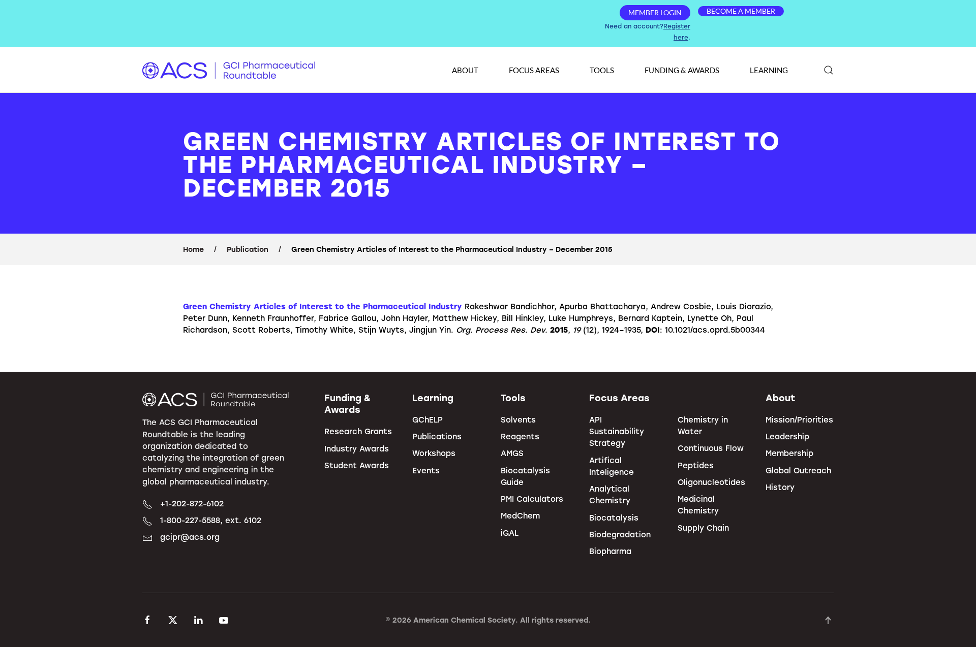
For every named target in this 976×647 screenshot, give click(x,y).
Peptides (696, 465)
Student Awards (356, 465)
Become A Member (741, 11)
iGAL (509, 533)
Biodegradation (620, 534)
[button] (829, 70)
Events (426, 470)
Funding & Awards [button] (682, 70)
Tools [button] (602, 70)
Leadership (787, 436)
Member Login (655, 12)
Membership (789, 453)
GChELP (427, 419)
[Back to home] (228, 70)
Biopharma (610, 551)
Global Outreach (798, 470)
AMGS (512, 453)
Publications (437, 436)
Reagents (520, 436)
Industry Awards (356, 448)
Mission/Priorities (799, 419)
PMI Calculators (532, 499)
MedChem (520, 515)
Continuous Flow (711, 448)
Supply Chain (703, 528)
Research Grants (358, 431)
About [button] (465, 70)
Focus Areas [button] (534, 70)
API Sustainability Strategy (616, 431)
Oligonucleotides (711, 482)
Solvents (518, 419)
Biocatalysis (613, 517)
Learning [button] (769, 70)
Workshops (433, 453)
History (780, 487)
